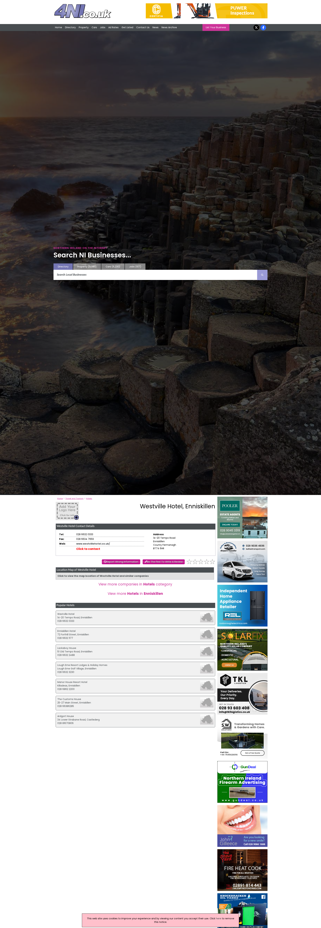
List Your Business (216, 27)
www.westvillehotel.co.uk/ (93, 543)
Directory (70, 27)
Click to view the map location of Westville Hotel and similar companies (103, 576)
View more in (135, 593)
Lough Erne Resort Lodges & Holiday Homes (82, 665)
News (155, 27)
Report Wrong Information (122, 561)
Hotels (89, 498)
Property (84, 27)
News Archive (169, 27)
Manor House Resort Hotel (72, 682)
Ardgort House (65, 716)
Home (58, 27)
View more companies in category (135, 584)
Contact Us (142, 27)
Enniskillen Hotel (66, 631)
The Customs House (69, 699)
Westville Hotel (65, 614)
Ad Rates (113, 27)
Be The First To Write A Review (165, 561)
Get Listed (127, 27)
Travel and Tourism (74, 498)
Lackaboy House (66, 648)
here (218, 918)
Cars (94, 27)
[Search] (262, 275)
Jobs (102, 27)
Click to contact (88, 549)
